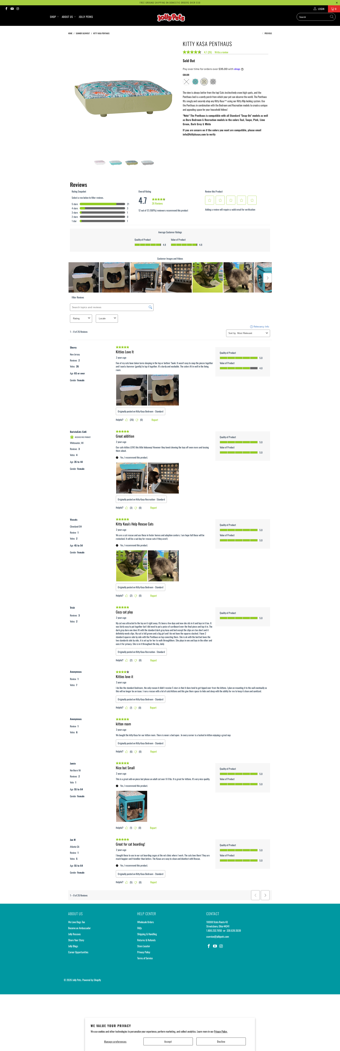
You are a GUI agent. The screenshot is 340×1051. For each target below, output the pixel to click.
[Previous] (74, 94)
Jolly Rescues (74, 934)
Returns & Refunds (146, 940)
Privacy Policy (143, 952)
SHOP (53, 17)
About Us (68, 17)
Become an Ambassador (79, 928)
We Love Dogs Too (76, 922)
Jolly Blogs (73, 946)
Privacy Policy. (221, 1031)
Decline (221, 1041)
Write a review (221, 52)
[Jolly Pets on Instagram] (17, 9)
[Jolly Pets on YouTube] (12, 9)
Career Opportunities (78, 952)
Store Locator (143, 946)
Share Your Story (76, 940)
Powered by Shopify (91, 980)
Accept (168, 1041)
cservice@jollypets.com (217, 936)
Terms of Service (145, 958)
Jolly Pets (76, 980)
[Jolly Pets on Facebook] (6, 9)
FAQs (139, 928)
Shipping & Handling (147, 934)
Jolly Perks (86, 17)
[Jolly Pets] (171, 19)
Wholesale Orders (145, 922)
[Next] (173, 94)
